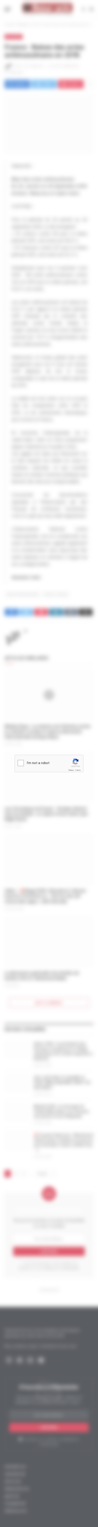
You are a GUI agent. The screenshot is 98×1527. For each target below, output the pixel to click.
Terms (78, 770)
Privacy (71, 770)
